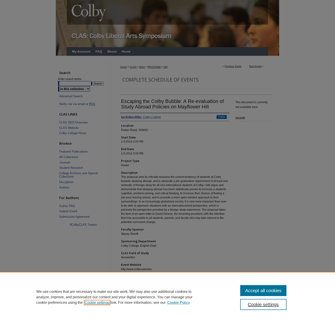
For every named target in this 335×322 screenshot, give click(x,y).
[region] (167, 297)
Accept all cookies (263, 290)
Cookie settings (97, 302)
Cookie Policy (178, 302)
